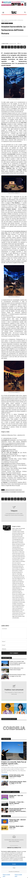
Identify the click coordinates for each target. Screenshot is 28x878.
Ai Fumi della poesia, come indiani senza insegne (16, 775)
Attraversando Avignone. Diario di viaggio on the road (17, 782)
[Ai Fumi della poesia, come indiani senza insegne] (5, 670)
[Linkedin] (15, 47)
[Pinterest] (9, 47)
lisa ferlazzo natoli (20, 491)
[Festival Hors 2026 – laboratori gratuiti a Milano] (4, 821)
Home (2, 20)
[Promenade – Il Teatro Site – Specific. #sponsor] (4, 803)
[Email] (18, 47)
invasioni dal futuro (5, 491)
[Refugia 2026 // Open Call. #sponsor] (4, 797)
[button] (25, 12)
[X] (5, 47)
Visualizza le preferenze (14, 871)
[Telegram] (24, 47)
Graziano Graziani (4, 765)
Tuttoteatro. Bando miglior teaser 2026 (16, 826)
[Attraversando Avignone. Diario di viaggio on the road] (5, 676)
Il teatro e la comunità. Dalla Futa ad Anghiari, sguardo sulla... (13, 763)
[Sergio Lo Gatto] (7, 572)
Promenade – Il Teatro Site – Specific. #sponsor (16, 802)
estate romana (18, 489)
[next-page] (4, 788)
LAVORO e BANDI (6, 816)
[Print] (21, 47)
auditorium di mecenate (9, 489)
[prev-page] (2, 788)
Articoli (6, 20)
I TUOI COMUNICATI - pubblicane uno (10, 792)
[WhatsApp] (12, 47)
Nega (14, 867)
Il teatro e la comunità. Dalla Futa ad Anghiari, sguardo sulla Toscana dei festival (17, 663)
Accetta (14, 864)
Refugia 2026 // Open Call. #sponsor (16, 796)
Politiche (6, 23)
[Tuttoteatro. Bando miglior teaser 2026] (4, 828)
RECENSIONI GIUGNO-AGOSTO (9, 719)
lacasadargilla (13, 491)
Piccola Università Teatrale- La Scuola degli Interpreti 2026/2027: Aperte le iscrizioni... (18, 810)
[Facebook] (2, 47)
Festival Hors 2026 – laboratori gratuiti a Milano (17, 820)
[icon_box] (14, 512)
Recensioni (10, 23)
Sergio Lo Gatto (5, 43)
